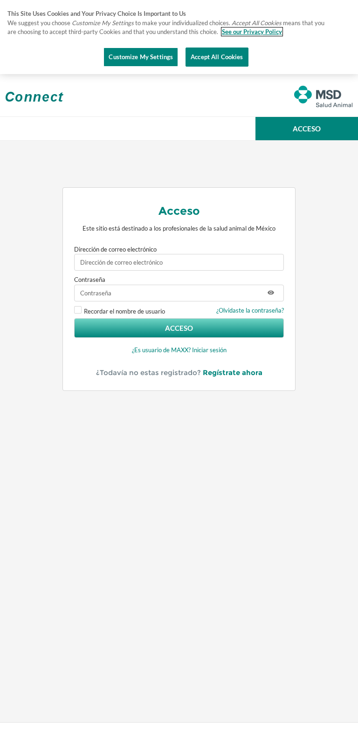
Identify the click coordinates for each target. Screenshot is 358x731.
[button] (306, 128)
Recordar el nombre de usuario (124, 311)
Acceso (179, 328)
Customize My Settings (141, 57)
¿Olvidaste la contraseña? (250, 310)
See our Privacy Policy (252, 31)
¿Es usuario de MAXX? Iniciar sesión (179, 350)
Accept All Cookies (217, 57)
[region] (179, 37)
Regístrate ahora (232, 372)
